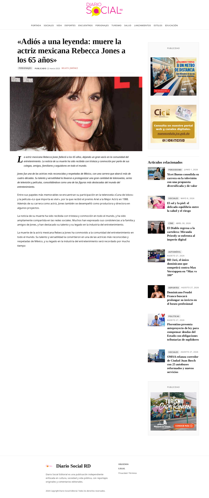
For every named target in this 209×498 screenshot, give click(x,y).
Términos (133, 473)
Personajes (25, 68)
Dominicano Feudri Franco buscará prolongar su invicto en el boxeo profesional (182, 298)
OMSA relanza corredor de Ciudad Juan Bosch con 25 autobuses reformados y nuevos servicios (182, 364)
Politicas (173, 316)
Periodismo (175, 169)
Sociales (173, 198)
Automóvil (174, 252)
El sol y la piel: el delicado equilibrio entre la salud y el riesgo (183, 207)
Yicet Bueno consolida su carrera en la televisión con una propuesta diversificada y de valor (183, 180)
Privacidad (122, 473)
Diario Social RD (73, 466)
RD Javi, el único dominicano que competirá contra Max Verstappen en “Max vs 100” (182, 267)
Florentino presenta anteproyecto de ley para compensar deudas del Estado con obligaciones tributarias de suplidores (183, 332)
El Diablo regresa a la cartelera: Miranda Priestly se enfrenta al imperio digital (181, 233)
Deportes (173, 287)
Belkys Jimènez (70, 68)
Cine (171, 223)
